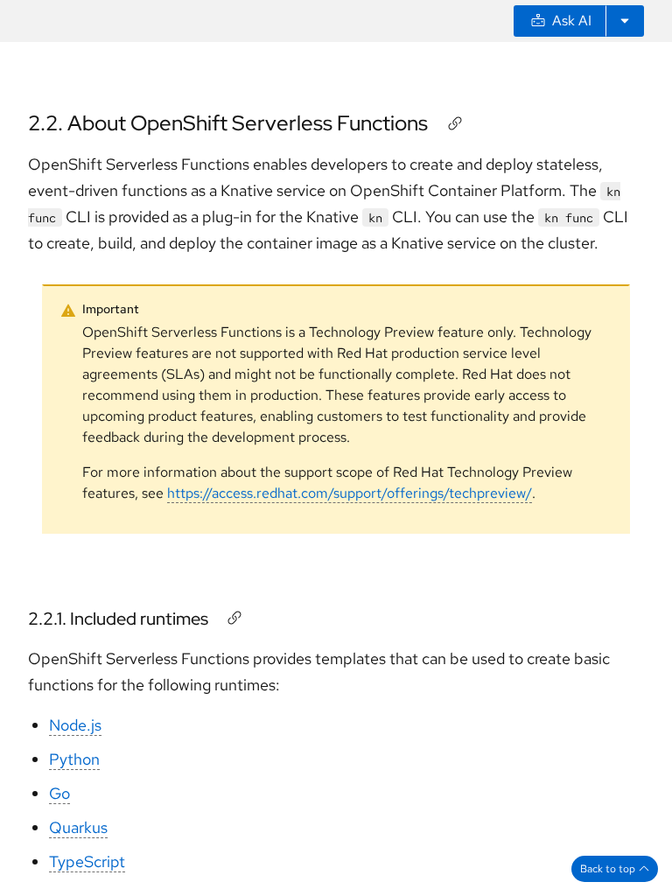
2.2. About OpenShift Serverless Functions (228, 122)
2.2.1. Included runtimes (118, 618)
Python (74, 759)
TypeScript (87, 861)
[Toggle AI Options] (625, 21)
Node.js (75, 725)
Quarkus (78, 827)
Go (59, 793)
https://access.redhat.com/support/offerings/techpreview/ (349, 493)
